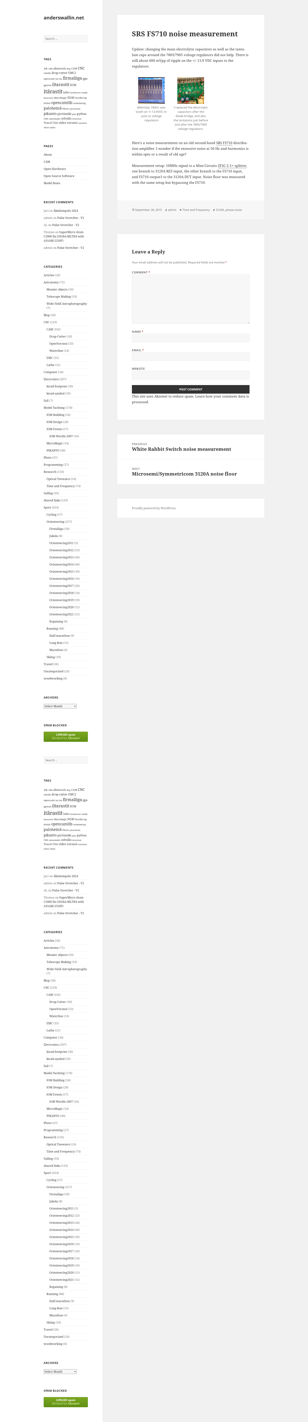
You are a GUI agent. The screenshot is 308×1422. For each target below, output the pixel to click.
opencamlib (61, 102)
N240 (70, 98)
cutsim (47, 73)
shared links (52, 500)
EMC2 (72, 73)
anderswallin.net (64, 17)
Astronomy (51, 282)
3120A (220, 210)
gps (85, 78)
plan (74, 114)
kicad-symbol (56, 393)
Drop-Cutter (57, 336)
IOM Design (54, 422)
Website (138, 369)
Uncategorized (53, 671)
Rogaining (56, 621)
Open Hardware (55, 169)
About (48, 155)
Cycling (52, 515)
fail (56, 79)
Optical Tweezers (58, 479)
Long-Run (56, 643)
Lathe (50, 365)
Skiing (51, 657)
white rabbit (49, 127)
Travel (48, 122)
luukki (85, 92)
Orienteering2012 (61, 550)
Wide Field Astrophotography (67, 304)
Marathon (56, 650)
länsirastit (48, 98)
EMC (50, 358)
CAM (74, 68)
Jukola (53, 536)
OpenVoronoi (58, 344)
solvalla (66, 118)
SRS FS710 (224, 143)
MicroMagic (60, 97)
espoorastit (49, 78)
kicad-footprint (57, 386)
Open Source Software (59, 176)
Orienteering (55, 522)
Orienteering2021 (61, 614)
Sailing (48, 493)
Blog (69, 69)
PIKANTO (53, 450)
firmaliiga (72, 78)
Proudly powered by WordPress (154, 508)
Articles (49, 275)
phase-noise (233, 210)
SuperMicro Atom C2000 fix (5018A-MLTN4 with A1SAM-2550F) (64, 236)
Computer (50, 372)
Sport (47, 507)
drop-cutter (60, 73)
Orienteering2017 (61, 586)
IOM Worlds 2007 (61, 436)
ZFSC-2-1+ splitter (232, 165)
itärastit (53, 91)
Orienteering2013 (61, 557)
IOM (73, 85)
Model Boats (52, 183)
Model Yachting (54, 408)
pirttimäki (64, 114)
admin (172, 210)
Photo (65, 108)
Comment (141, 272)
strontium (76, 118)
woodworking (53, 678)
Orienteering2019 (61, 600)
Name (137, 332)
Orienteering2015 (61, 572)
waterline (82, 123)
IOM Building (56, 415)
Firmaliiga (56, 529)
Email (138, 350)
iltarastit (60, 84)
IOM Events (54, 429)
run (46, 118)
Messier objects (57, 289)
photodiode (75, 108)
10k (46, 68)
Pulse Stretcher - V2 (70, 218)
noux (47, 103)
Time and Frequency (61, 486)
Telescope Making (59, 297)
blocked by (65, 736)
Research (50, 472)
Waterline (56, 351)
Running (52, 628)
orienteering (79, 103)
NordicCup (81, 97)
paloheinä (53, 108)
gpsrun (47, 85)
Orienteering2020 (61, 607)
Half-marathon (59, 636)
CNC (81, 68)
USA (55, 122)
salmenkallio (54, 119)
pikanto (50, 113)
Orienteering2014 (61, 564)
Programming (53, 465)
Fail (46, 401)
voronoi (72, 123)
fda (60, 79)
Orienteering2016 (61, 579)
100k (50, 69)
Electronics (51, 379)
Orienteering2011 (61, 543)
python (81, 114)
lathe (66, 92)
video (62, 123)
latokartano (75, 92)
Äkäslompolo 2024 (65, 211)
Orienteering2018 (61, 593)
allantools (59, 68)
